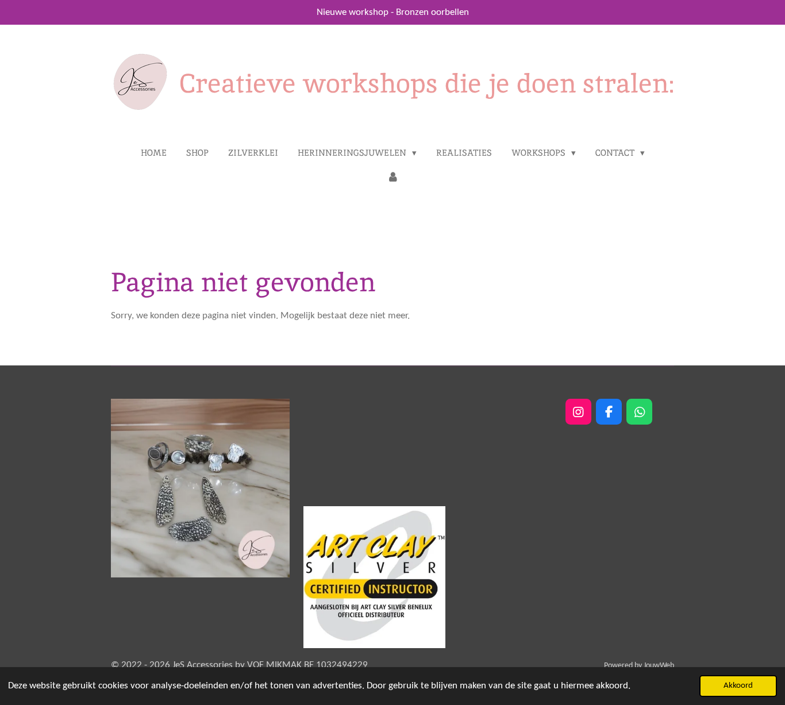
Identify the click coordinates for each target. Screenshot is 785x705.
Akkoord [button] (738, 685)
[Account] (393, 177)
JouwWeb (659, 665)
